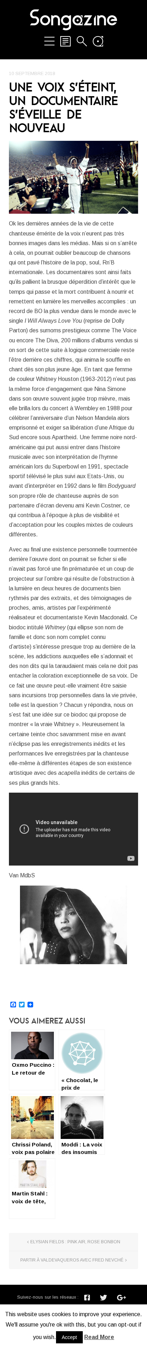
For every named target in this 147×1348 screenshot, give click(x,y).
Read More (99, 1337)
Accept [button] (69, 1337)
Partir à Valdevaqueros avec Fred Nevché (71, 1260)
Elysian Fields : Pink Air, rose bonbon (75, 1241)
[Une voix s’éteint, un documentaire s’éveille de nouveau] (73, 177)
